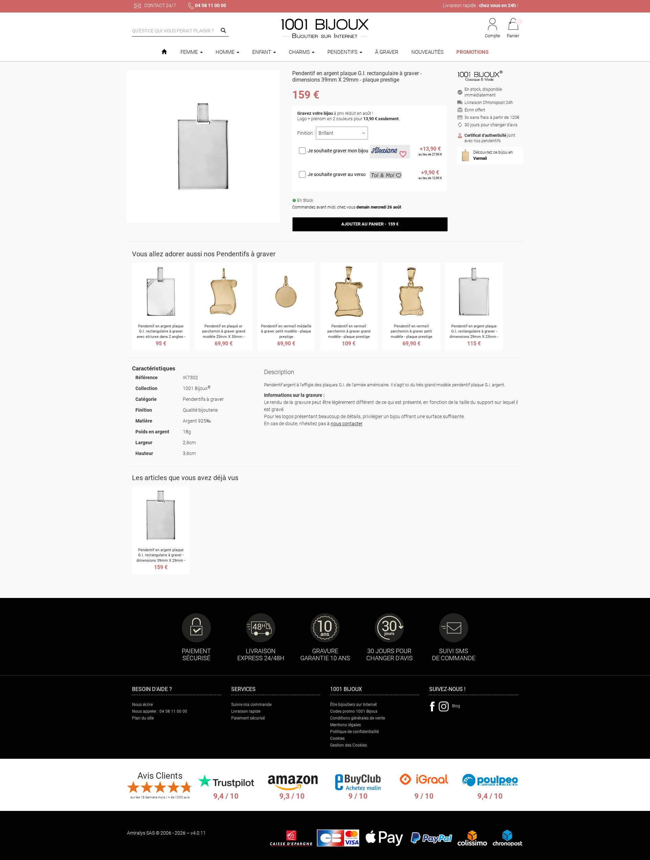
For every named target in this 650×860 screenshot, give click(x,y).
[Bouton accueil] (164, 52)
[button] (513, 28)
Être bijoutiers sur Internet (353, 704)
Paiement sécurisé (248, 718)
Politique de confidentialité (354, 731)
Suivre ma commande (251, 704)
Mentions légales (345, 725)
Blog (456, 706)
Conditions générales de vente (357, 718)
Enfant (262, 52)
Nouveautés (427, 52)
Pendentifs (343, 52)
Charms (300, 52)
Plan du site (143, 718)
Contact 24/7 (159, 5)
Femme (189, 52)
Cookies (337, 738)
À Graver (386, 52)
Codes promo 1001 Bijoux (353, 711)
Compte (492, 35)
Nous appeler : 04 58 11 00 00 (159, 711)
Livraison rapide (245, 711)
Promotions (472, 52)
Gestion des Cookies (348, 745)
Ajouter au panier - (369, 224)
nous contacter (347, 423)
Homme (226, 52)
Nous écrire (142, 704)
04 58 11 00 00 (210, 5)
